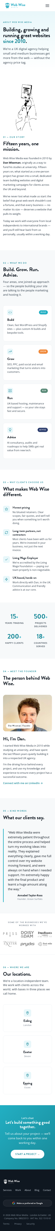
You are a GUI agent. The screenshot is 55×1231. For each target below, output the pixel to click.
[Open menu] (47, 5)
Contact (47, 1190)
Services (7, 1190)
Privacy (18, 1223)
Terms (6, 1223)
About (28, 1190)
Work (18, 1190)
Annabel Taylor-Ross (30, 895)
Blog (37, 1190)
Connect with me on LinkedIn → (23, 783)
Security (30, 1223)
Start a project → (27, 1154)
